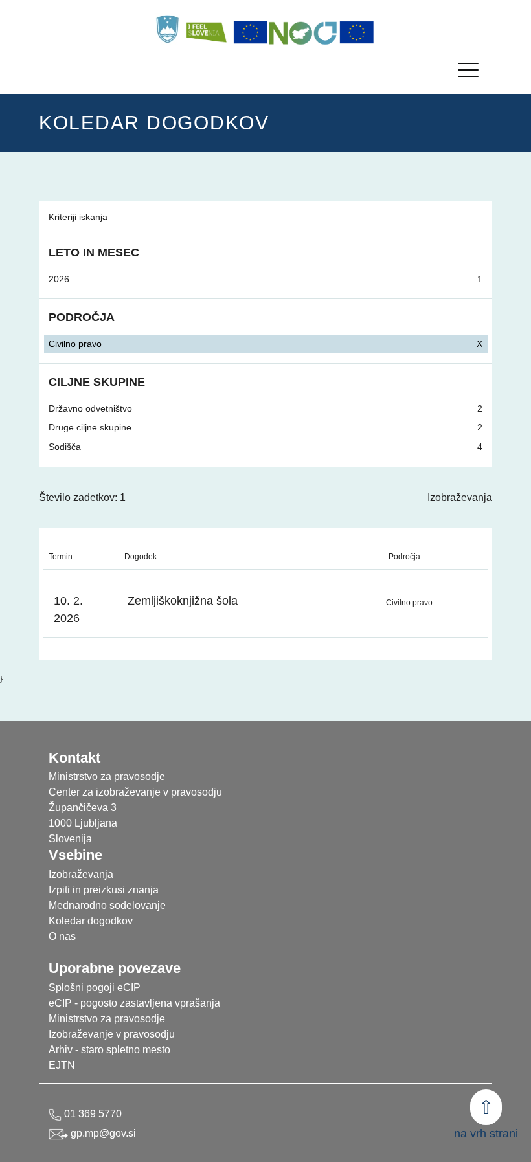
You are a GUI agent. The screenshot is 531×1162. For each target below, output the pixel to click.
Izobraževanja (459, 497)
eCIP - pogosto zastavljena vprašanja (134, 1003)
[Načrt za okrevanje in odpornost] (303, 32)
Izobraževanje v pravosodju (112, 1034)
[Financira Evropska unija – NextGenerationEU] (357, 32)
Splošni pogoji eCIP (95, 987)
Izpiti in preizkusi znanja (104, 889)
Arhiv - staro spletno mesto (109, 1049)
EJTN (62, 1065)
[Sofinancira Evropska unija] (250, 32)
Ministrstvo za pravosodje (107, 1018)
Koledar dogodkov (91, 920)
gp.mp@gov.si (102, 1133)
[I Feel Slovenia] (206, 29)
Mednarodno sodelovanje (107, 905)
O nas (62, 936)
